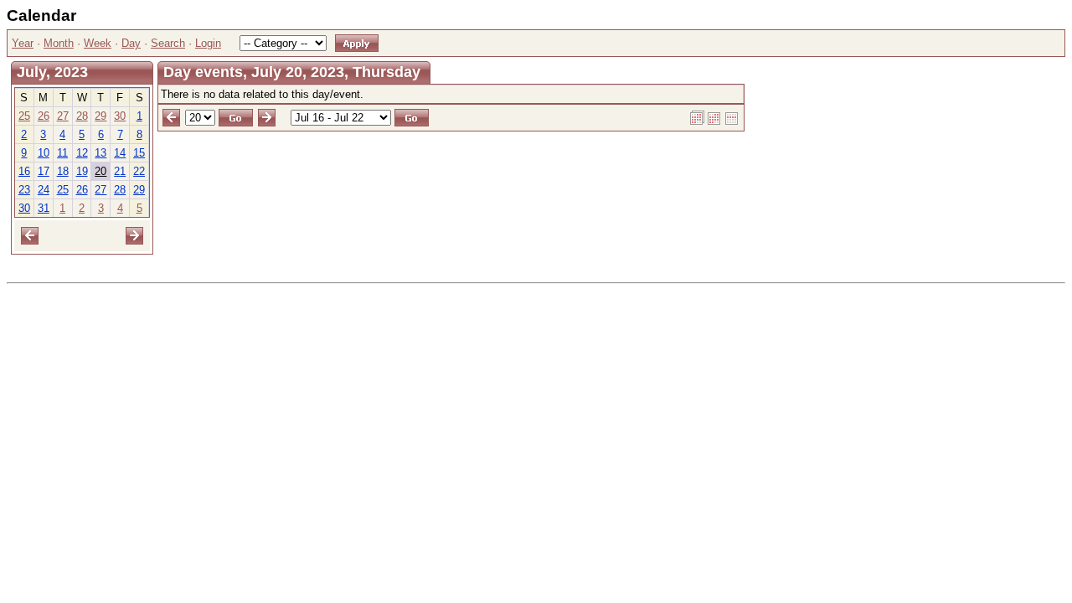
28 (82, 116)
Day (131, 43)
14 (120, 153)
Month (59, 43)
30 (120, 116)
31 (43, 208)
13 (100, 153)
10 (43, 153)
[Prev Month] (29, 235)
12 (82, 153)
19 (82, 171)
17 (43, 171)
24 (43, 189)
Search (168, 43)
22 (139, 171)
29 (100, 116)
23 (24, 189)
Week (97, 43)
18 (63, 171)
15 (139, 153)
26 (43, 116)
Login (208, 43)
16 (24, 171)
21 (120, 171)
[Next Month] (134, 235)
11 (62, 153)
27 (63, 116)
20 (100, 171)
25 (24, 116)
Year (23, 43)
